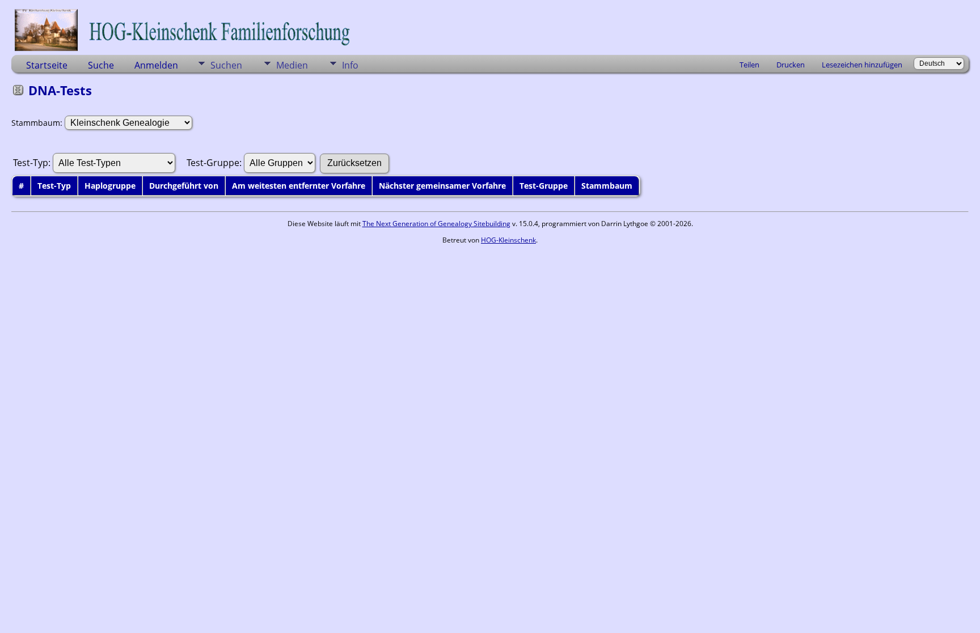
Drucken (790, 65)
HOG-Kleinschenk (508, 240)
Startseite (46, 65)
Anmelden (156, 65)
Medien (292, 65)
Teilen (749, 65)
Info (350, 65)
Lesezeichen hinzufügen (862, 65)
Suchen (226, 65)
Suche (101, 65)
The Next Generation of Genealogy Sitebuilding (436, 223)
